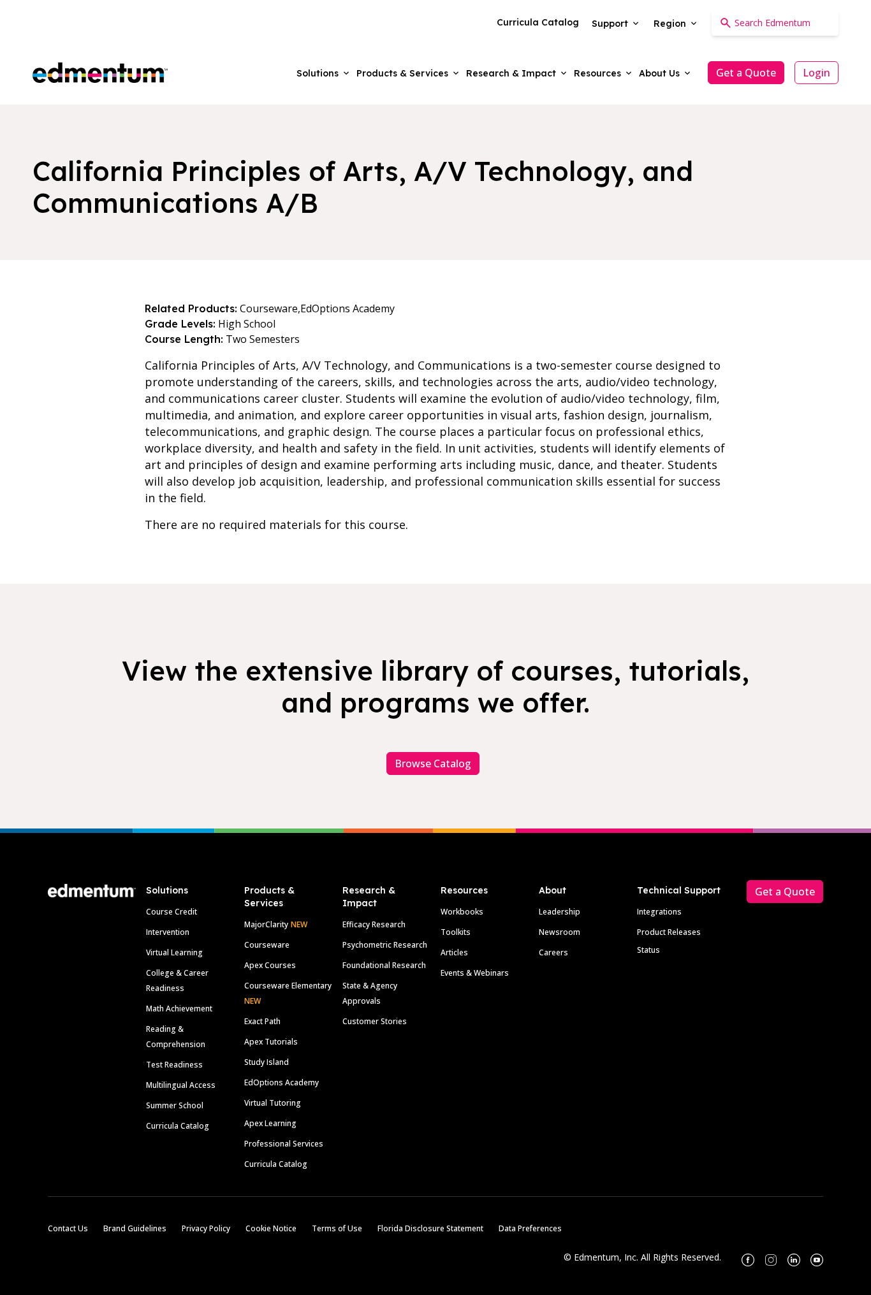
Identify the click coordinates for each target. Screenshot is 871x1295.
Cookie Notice (270, 1228)
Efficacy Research (374, 924)
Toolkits (456, 932)
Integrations (659, 911)
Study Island (266, 1062)
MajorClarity (266, 924)
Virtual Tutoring (272, 1102)
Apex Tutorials (271, 1041)
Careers (553, 952)
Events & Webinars (475, 972)
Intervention (167, 932)
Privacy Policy (206, 1228)
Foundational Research (384, 965)
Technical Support (679, 890)
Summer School (174, 1105)
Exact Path (262, 1021)
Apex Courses (270, 965)
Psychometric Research (384, 944)
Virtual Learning (174, 952)
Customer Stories (374, 1021)
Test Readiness (174, 1064)
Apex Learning (270, 1123)
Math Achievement (179, 1008)
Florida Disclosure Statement (430, 1228)
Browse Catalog (433, 763)
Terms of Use (337, 1228)
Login (816, 73)
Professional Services (283, 1143)
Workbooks (462, 911)
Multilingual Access (181, 1085)
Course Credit (171, 911)
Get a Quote (746, 73)
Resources (464, 890)
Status (648, 949)
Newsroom (559, 932)
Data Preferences (530, 1228)
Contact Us (68, 1228)
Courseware (266, 944)
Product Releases (669, 932)
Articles (454, 952)
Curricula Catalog (177, 1125)
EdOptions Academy (281, 1082)
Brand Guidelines (134, 1228)
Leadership (559, 911)
